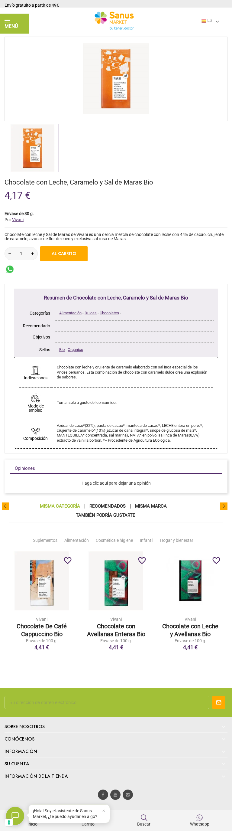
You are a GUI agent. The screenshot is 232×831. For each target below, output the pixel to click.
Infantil (146, 540)
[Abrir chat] (15, 816)
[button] (69, 813)
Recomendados (107, 506)
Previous (5, 506)
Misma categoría (60, 506)
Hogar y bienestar (176, 540)
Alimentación (70, 313)
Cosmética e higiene (114, 540)
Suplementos (45, 540)
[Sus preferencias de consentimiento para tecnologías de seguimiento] (9, 822)
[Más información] (54, 616)
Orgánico (75, 349)
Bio (62, 349)
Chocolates (109, 313)
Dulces (91, 313)
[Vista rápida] (41, 616)
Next (223, 506)
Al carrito (64, 253)
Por (14, 219)
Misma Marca (151, 506)
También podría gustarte (105, 515)
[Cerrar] (103, 810)
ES (209, 20)
